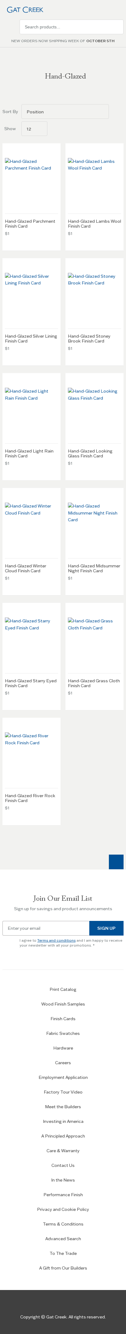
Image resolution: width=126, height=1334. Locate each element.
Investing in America (63, 1121)
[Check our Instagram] (63, 1302)
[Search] (116, 27)
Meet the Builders (63, 1106)
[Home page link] (23, 9)
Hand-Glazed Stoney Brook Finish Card (89, 338)
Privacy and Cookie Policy (63, 1209)
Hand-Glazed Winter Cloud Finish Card (25, 568)
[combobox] (72, 27)
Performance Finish (63, 1194)
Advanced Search (63, 1238)
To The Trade (63, 1253)
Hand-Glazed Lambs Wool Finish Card (94, 224)
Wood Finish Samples (63, 1004)
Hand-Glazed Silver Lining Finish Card (31, 338)
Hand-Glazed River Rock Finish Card (30, 798)
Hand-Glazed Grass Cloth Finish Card (94, 683)
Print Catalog (63, 989)
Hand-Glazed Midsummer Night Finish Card (94, 568)
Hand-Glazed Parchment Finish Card (30, 224)
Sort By (10, 111)
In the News (63, 1180)
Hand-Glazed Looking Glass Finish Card (90, 453)
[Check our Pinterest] (80, 1302)
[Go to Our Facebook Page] (46, 1302)
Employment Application (63, 1077)
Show (10, 128)
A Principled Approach (63, 1136)
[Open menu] (9, 27)
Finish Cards (63, 1018)
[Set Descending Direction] (116, 111)
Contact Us (63, 1165)
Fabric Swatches (63, 1033)
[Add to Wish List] (53, 150)
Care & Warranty (63, 1150)
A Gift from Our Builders (63, 1268)
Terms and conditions (56, 940)
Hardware (63, 1048)
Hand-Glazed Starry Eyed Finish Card (31, 683)
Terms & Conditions (63, 1224)
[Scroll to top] (116, 862)
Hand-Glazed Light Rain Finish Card (29, 453)
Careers (63, 1062)
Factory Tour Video (63, 1092)
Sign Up (106, 928)
